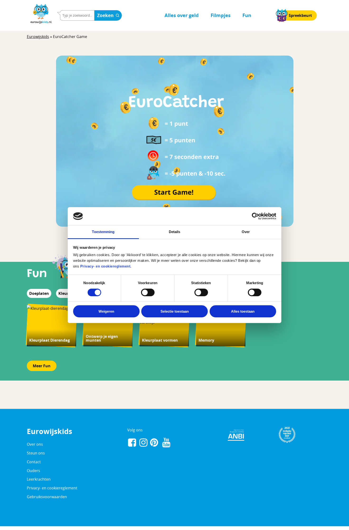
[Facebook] (132, 443)
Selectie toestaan (174, 311)
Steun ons (36, 453)
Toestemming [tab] (103, 232)
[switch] (148, 292)
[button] (42, 366)
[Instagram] (143, 443)
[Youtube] (166, 443)
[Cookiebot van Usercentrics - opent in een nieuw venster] (255, 216)
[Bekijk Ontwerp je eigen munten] (108, 325)
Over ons (35, 444)
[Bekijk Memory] (220, 325)
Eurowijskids (38, 36)
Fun (37, 274)
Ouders (33, 470)
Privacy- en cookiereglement (52, 488)
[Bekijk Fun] (66, 274)
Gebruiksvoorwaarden (47, 496)
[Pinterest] (155, 443)
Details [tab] (174, 232)
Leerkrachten (39, 479)
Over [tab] (246, 232)
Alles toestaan (243, 311)
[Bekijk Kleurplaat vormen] (164, 325)
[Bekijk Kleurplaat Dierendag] (51, 325)
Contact (34, 461)
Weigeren (106, 311)
